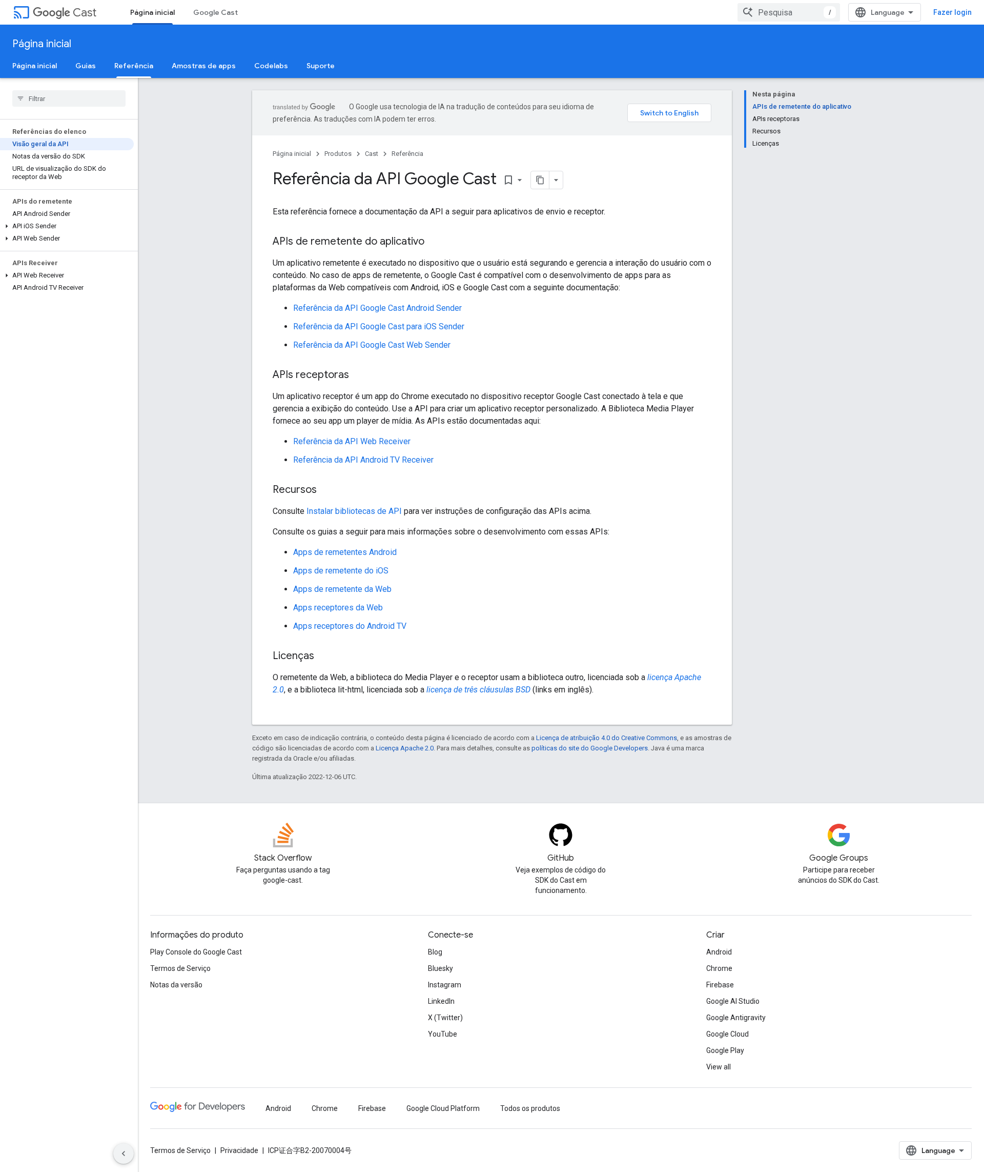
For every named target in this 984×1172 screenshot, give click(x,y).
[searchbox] (69, 98)
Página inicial (152, 12)
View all (718, 1067)
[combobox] (788, 12)
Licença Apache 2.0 (405, 748)
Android (719, 952)
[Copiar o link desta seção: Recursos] (327, 490)
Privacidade (239, 1150)
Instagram (444, 985)
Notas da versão (176, 985)
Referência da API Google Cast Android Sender (377, 308)
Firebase (720, 985)
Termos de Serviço (180, 968)
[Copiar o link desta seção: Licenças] (324, 656)
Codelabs (271, 65)
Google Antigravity (736, 1018)
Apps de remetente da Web (342, 589)
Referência (133, 65)
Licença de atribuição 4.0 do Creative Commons (606, 738)
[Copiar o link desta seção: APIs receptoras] (359, 375)
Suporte (320, 65)
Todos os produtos (530, 1108)
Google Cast (215, 12)
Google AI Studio (733, 1001)
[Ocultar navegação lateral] (123, 1153)
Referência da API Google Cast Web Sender (371, 345)
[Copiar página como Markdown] (540, 180)
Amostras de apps (204, 65)
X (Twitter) (445, 1018)
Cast (84, 12)
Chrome (719, 968)
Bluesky (440, 968)
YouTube (442, 1034)
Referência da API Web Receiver (352, 441)
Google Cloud (727, 1034)
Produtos (338, 153)
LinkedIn (441, 1001)
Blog (435, 952)
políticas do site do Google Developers (589, 748)
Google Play (725, 1050)
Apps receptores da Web (338, 607)
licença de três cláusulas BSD (478, 689)
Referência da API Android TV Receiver (363, 460)
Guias (85, 65)
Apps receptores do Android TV (349, 626)
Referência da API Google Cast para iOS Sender (378, 326)
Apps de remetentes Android (345, 552)
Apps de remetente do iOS (340, 570)
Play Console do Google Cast (196, 952)
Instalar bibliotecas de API (354, 511)
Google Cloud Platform (443, 1108)
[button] (67, 226)
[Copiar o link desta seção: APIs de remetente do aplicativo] (434, 242)
